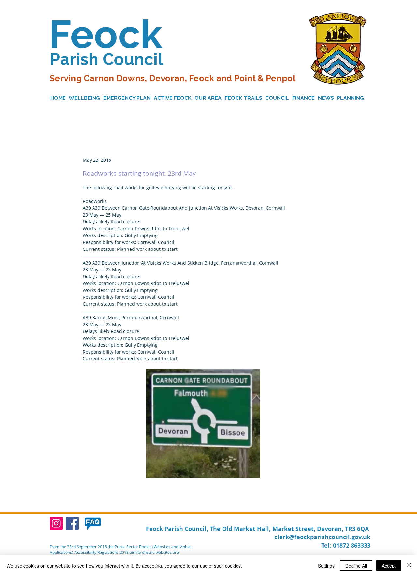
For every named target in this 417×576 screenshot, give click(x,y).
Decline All (356, 565)
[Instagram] (56, 523)
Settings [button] (326, 565)
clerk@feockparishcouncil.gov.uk (322, 537)
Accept (389, 565)
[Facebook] (72, 523)
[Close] (409, 565)
